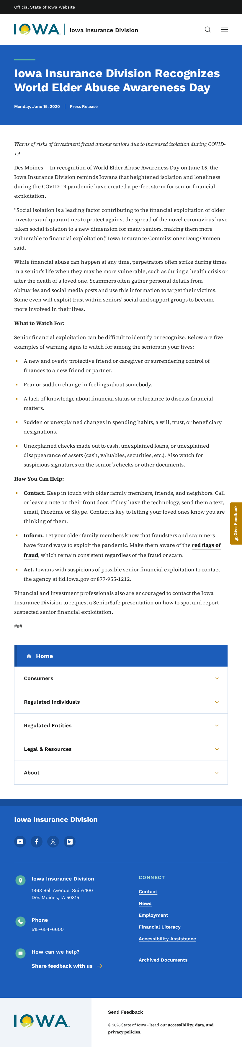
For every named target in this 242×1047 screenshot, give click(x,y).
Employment (153, 915)
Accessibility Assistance (167, 939)
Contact (148, 891)
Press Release (84, 106)
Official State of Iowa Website (44, 7)
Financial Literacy (160, 927)
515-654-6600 (48, 929)
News (145, 903)
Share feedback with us (62, 966)
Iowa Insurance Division (104, 30)
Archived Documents (163, 960)
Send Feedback (125, 1012)
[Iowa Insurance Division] (37, 29)
